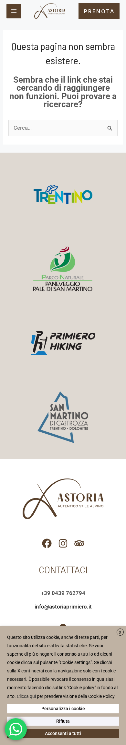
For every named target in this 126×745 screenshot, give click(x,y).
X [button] (120, 632)
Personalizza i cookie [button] (63, 708)
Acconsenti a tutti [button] (63, 733)
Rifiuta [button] (63, 721)
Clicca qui (26, 696)
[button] (99, 11)
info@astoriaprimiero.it (63, 606)
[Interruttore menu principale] (13, 11)
